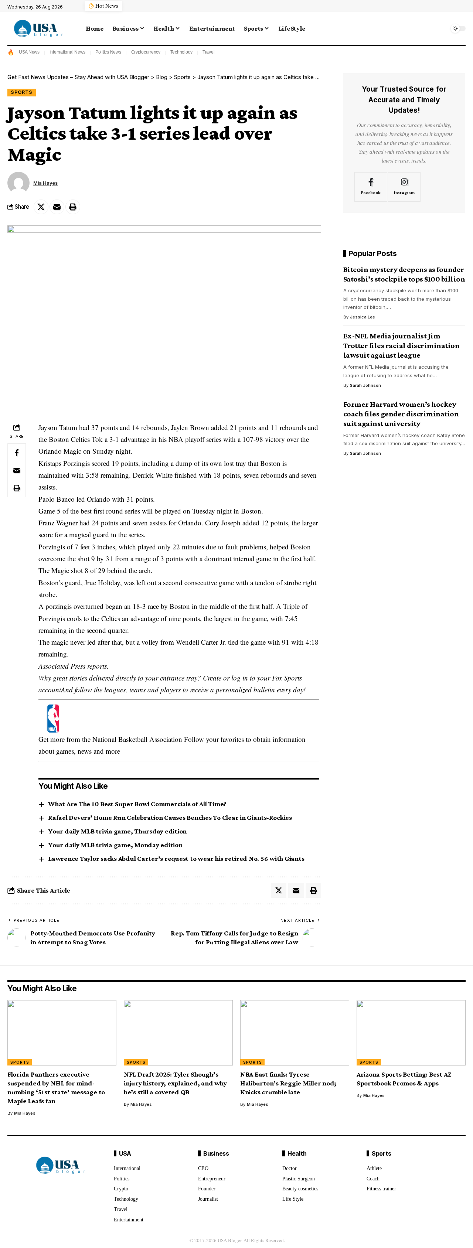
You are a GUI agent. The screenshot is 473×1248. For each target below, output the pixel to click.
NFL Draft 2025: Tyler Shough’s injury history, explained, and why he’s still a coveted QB (175, 1083)
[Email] (57, 207)
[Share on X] (41, 207)
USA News (29, 52)
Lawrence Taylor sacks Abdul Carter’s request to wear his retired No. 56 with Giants (176, 858)
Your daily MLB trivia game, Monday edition (115, 845)
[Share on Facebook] (16, 452)
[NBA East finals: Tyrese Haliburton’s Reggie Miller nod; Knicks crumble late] (294, 1032)
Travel (209, 52)
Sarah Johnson (365, 385)
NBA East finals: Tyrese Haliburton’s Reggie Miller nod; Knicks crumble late (288, 1083)
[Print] (72, 207)
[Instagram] (404, 186)
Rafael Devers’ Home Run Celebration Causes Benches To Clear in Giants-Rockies (170, 817)
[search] (441, 28)
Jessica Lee (362, 316)
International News (68, 52)
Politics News (108, 52)
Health (297, 1153)
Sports (22, 92)
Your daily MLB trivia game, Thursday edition (117, 831)
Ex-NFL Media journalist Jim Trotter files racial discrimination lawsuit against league (401, 345)
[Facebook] (370, 186)
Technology (181, 52)
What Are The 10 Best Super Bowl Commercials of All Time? (137, 804)
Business (216, 1153)
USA (125, 1153)
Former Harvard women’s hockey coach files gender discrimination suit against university (401, 414)
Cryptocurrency (146, 52)
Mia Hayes (45, 183)
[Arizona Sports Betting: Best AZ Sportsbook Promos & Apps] (411, 1032)
